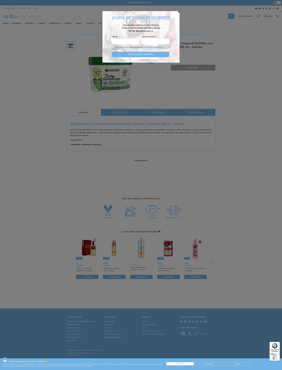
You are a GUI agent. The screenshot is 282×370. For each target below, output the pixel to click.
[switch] (275, 358)
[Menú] (278, 343)
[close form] (179, 11)
